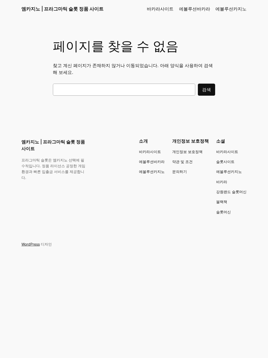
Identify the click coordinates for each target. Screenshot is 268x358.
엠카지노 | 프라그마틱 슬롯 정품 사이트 (62, 9)
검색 (206, 89)
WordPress (30, 244)
